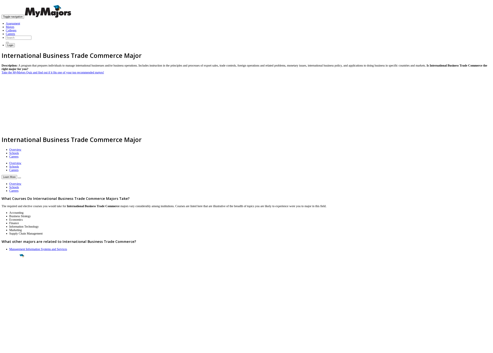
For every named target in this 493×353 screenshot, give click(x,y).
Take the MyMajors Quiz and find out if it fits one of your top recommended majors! (53, 72)
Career (11, 286)
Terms (5, 348)
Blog (5, 325)
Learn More (9, 177)
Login (10, 45)
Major (11, 269)
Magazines (8, 318)
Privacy (15, 348)
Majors (10, 27)
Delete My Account (13, 321)
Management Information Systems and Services (38, 249)
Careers (10, 33)
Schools (14, 153)
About (6, 300)
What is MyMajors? (14, 307)
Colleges (11, 30)
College (12, 277)
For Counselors (11, 311)
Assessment (13, 23)
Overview (15, 149)
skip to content (483, 3)
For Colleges (9, 314)
